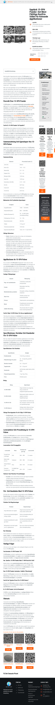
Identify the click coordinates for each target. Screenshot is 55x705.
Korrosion (31, 106)
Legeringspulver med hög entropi (45, 103)
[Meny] (51, 2)
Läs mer (8, 649)
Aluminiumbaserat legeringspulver (46, 93)
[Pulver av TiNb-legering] (50, 131)
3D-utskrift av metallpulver (45, 85)
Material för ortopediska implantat (42, 182)
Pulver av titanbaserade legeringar (45, 98)
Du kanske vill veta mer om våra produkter (13, 632)
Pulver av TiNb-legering (50, 138)
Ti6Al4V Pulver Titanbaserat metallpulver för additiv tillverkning (42, 172)
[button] (39, 53)
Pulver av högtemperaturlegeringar (46, 89)
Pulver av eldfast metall (45, 108)
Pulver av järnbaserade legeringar (45, 113)
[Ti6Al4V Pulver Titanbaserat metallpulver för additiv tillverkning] (42, 163)
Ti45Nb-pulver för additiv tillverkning (42, 139)
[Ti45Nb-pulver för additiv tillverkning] (42, 131)
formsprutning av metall (19, 115)
